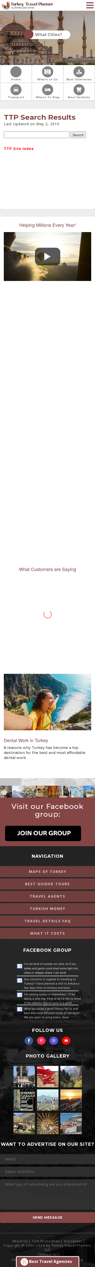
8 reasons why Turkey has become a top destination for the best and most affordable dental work (44, 752)
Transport (16, 97)
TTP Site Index (19, 148)
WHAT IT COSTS (47, 933)
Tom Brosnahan (46, 1241)
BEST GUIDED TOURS (47, 883)
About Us (20, 1241)
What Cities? (47, 34)
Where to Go (47, 79)
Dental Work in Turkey (26, 740)
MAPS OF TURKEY (47, 871)
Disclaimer (73, 1241)
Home (16, 79)
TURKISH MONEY (47, 908)
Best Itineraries (79, 79)
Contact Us (47, 1254)
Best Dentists (79, 97)
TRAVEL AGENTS (47, 896)
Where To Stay (48, 97)
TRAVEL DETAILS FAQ (47, 920)
